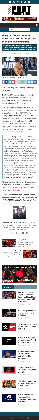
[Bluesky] (10, 2)
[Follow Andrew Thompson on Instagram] (15, 233)
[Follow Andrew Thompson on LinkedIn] (26, 233)
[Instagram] (17, 2)
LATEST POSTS (8, 287)
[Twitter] (14, 2)
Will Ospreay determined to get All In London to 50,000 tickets (27, 312)
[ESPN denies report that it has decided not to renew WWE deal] (9, 327)
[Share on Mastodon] (25, 82)
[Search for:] (19, 29)
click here (16, 190)
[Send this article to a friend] (16, 82)
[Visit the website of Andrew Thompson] (12, 233)
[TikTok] (25, 2)
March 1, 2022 (8, 53)
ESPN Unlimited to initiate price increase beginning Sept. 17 (27, 369)
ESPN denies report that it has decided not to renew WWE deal (27, 326)
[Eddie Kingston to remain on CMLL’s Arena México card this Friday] (9, 384)
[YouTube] (29, 2)
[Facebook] (21, 2)
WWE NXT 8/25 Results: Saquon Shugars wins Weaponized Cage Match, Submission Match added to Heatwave (27, 297)
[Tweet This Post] (6, 82)
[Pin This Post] (13, 82)
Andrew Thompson (22, 53)
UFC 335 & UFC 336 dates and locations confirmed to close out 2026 (27, 340)
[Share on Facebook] (3, 82)
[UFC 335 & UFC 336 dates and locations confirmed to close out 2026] (9, 341)
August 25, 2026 (25, 304)
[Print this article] (19, 82)
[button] (36, 25)
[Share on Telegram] (28, 82)
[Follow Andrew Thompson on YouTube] (22, 233)
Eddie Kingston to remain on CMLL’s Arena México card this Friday (27, 383)
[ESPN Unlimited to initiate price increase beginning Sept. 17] (9, 370)
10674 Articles (31, 222)
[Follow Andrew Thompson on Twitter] (18, 233)
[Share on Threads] (35, 82)
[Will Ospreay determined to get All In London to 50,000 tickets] (9, 313)
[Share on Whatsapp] (22, 82)
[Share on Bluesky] (32, 82)
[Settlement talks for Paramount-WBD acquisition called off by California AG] (9, 398)
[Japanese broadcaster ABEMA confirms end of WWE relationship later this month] (9, 354)
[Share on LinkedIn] (10, 82)
